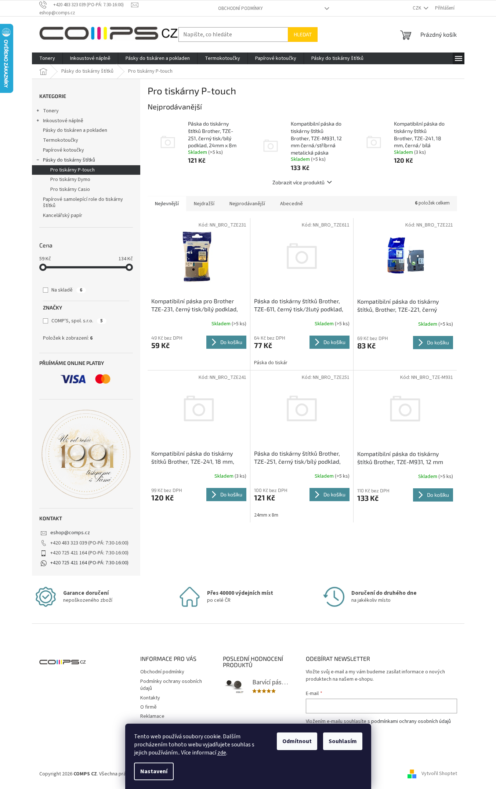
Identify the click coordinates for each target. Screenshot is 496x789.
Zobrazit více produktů (298, 182)
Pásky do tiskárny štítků (69, 160)
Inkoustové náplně (63, 120)
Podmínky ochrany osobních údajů (171, 685)
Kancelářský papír (62, 215)
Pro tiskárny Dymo (70, 179)
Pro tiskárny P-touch (72, 170)
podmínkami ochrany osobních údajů (411, 721)
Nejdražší (204, 203)
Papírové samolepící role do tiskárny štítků (83, 202)
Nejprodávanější (247, 203)
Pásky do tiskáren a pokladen (75, 130)
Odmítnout (297, 741)
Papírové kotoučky (63, 150)
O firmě (148, 707)
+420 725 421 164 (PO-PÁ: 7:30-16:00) (89, 563)
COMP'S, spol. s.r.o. (77, 321)
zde (221, 753)
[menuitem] (47, 58)
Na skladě (66, 290)
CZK (417, 8)
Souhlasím (343, 741)
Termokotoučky (60, 140)
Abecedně (291, 203)
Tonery (51, 111)
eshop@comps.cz (70, 532)
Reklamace (152, 716)
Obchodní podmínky (240, 8)
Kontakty (150, 698)
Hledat (303, 34)
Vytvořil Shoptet (439, 774)
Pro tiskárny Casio (70, 189)
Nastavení (153, 771)
